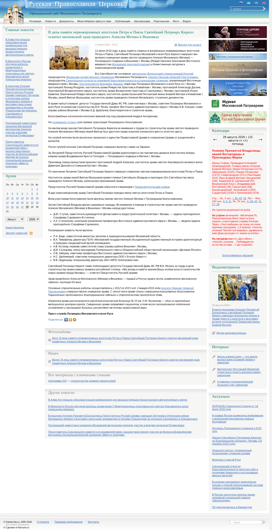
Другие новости (61, 392)
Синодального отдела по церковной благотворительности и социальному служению (117, 80)
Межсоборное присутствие (94, 21)
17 (7, 202)
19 (17, 202)
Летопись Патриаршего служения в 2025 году (237, 430)
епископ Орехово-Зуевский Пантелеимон (173, 77)
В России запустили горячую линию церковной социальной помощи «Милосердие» (233, 497)
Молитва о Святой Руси (226, 459)
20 (22, 202)
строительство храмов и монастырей (93, 381)
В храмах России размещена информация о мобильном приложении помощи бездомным (237, 418)
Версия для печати (189, 44)
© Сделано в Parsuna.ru (16, 527)
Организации (142, 21)
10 (7, 198)
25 (12, 207)
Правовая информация (68, 521)
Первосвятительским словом (152, 186)
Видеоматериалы (226, 267)
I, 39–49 (237, 198)
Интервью (220, 347)
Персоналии (161, 21)
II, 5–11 (227, 201)
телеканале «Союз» (64, 122)
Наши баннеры (15, 227)
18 (12, 202)
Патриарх (35, 21)
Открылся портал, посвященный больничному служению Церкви (232, 452)
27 (22, 207)
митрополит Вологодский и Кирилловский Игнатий (162, 73)
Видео (187, 21)
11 (12, 198)
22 (32, 202)
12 (17, 198)
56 (244, 198)
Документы (66, 21)
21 (27, 202)
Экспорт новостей (16, 233)
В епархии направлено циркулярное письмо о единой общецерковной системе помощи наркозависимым (237, 485)
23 (37, 202)
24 (7, 207)
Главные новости (20, 30)
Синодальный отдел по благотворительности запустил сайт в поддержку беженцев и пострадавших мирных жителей (235, 471)
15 (32, 198)
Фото (176, 21)
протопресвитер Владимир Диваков (101, 84)
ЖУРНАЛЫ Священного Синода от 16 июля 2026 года (235, 408)
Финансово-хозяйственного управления (90, 77)
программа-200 (57, 381)
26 (17, 207)
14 (27, 198)
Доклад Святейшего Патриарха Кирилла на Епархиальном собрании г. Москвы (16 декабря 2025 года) (237, 440)
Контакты (93, 521)
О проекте (43, 521)
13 (22, 198)
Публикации (122, 21)
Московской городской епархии (131, 64)
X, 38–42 (252, 201)
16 (37, 198)
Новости (50, 21)
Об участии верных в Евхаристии (232, 507)
